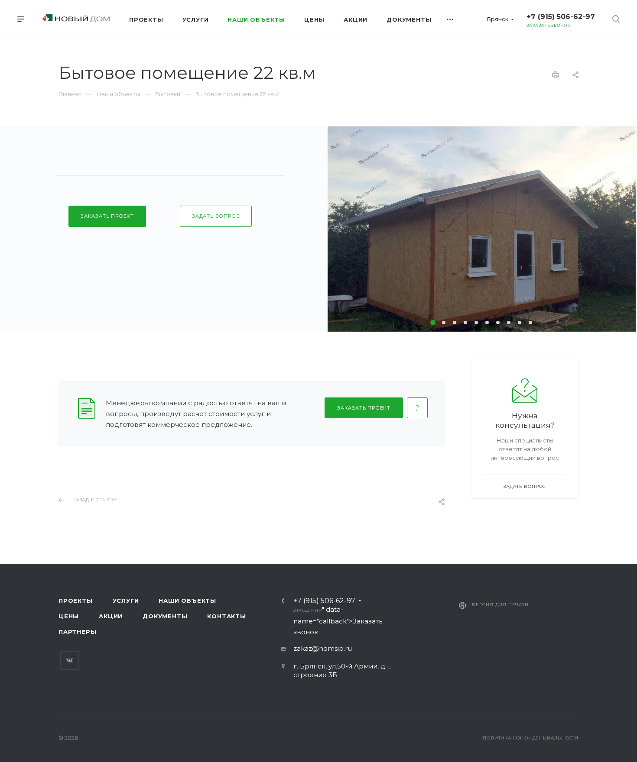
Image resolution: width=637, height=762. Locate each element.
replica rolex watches (68, 515)
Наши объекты (187, 600)
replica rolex (172, 515)
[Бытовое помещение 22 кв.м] (482, 229)
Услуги (126, 600)
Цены (68, 616)
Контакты (226, 616)
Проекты (75, 600)
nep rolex (16, 515)
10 (530, 322)
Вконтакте (69, 660)
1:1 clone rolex (127, 515)
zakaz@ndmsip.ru (322, 648)
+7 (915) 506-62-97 (560, 17)
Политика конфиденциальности (530, 738)
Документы (165, 616)
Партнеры (77, 631)
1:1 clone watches (223, 515)
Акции (111, 616)
